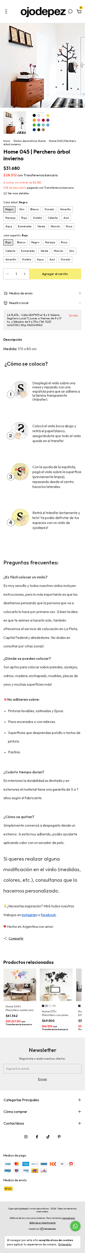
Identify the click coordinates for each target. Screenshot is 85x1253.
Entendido (64, 1244)
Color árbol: (15, 202)
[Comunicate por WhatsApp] (75, 1226)
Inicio (6, 141)
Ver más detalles (18, 193)
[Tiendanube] (42, 1229)
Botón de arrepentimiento (42, 1222)
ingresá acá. (68, 1218)
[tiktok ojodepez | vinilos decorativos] (48, 1137)
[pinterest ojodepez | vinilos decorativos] (59, 1137)
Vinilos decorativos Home (29, 141)
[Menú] (6, 12)
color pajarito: (15, 235)
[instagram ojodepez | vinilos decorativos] (26, 1137)
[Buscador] (70, 12)
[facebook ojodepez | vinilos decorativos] (37, 1137)
